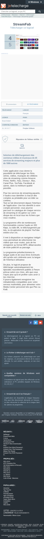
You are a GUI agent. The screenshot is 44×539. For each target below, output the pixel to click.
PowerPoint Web (9, 436)
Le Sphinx (6, 474)
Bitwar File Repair (9, 451)
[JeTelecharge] (14, 6)
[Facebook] (31, 322)
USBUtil (6, 492)
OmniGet (6, 488)
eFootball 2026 (8, 497)
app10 (39, 531)
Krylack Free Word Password (13, 447)
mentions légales (14, 536)
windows (5, 421)
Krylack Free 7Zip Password (13, 449)
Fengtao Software (29, 128)
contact (35, 526)
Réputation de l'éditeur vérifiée (28, 139)
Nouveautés (7, 515)
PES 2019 (6, 476)
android (21, 421)
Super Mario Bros (9, 499)
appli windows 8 (30, 531)
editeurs (11, 526)
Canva (5, 438)
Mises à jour (17, 515)
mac (12, 421)
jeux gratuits (33, 529)
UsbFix (5, 503)
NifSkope (6, 434)
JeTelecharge (5, 15)
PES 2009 (6, 505)
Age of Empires (8, 495)
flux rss (36, 524)
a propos (4, 524)
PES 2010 (6, 461)
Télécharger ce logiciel (22, 27)
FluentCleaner (8, 494)
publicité (28, 526)
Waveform (6, 469)
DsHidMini (6, 501)
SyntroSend (7, 440)
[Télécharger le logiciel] (27, 49)
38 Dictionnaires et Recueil (12, 465)
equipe (10, 524)
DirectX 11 (6, 471)
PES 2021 (6, 467)
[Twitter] (35, 322)
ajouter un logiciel (21, 524)
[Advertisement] (22, 77)
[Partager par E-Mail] (40, 322)
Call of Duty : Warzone (10, 478)
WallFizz (20, 531)
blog (24, 527)
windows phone (39, 421)
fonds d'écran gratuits (19, 529)
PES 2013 (6, 473)
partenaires (19, 526)
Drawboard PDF (8, 442)
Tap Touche (7, 490)
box (30, 524)
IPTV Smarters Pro (9, 463)
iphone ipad (30, 421)
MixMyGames (12, 531)
